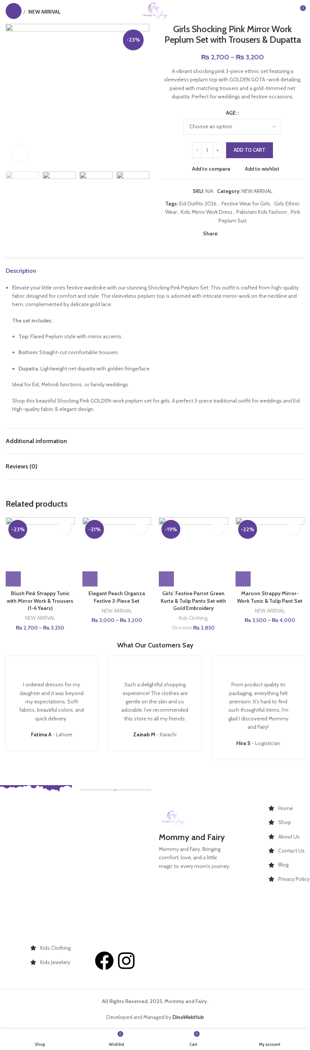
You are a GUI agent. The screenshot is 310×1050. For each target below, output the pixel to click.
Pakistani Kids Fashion (261, 211)
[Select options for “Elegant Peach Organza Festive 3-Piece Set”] (90, 578)
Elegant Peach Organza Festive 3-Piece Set (116, 597)
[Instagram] (126, 960)
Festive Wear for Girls (246, 203)
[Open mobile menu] (13, 11)
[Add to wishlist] (64, 527)
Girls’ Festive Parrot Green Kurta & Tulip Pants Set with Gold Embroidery (193, 600)
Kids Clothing (193, 618)
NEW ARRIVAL (257, 191)
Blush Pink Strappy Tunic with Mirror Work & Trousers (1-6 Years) (40, 600)
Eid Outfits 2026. (198, 203)
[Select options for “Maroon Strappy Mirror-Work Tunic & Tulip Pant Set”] (243, 578)
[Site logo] (155, 10)
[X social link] (231, 234)
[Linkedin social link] (249, 234)
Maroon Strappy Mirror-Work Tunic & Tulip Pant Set (269, 597)
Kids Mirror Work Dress (206, 211)
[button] (166, 578)
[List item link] (289, 808)
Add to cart (249, 150)
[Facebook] (104, 960)
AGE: (231, 112)
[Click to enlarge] (19, 153)
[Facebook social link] (223, 234)
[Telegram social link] (257, 234)
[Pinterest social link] (240, 234)
